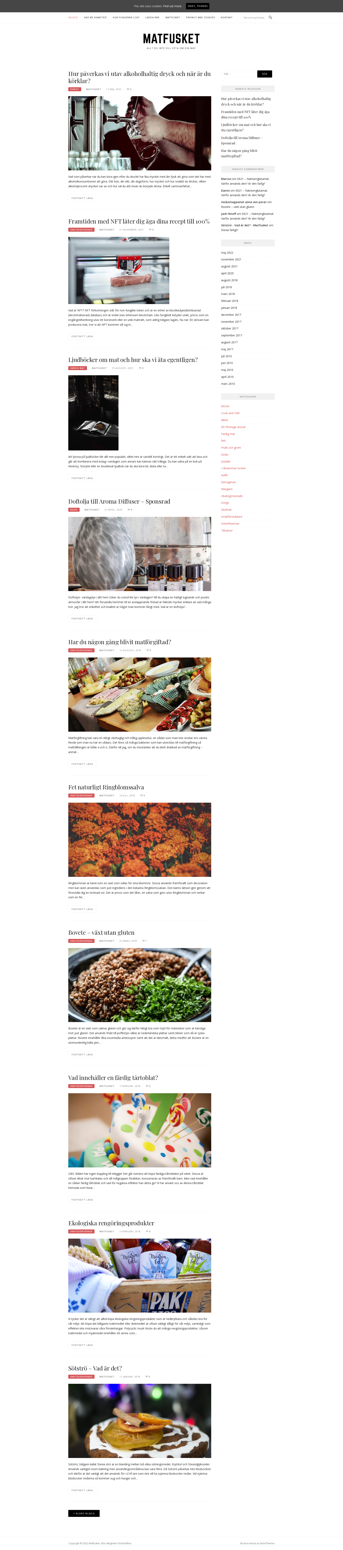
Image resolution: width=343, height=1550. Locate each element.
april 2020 (227, 273)
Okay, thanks (198, 6)
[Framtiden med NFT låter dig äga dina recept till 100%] (118, 270)
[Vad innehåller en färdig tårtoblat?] (139, 1130)
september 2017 (231, 335)
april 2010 (227, 377)
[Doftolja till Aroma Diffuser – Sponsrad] (139, 554)
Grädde (225, 461)
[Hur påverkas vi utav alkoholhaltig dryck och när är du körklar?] (139, 133)
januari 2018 (229, 308)
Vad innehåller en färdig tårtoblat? (113, 1078)
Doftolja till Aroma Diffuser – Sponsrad (119, 501)
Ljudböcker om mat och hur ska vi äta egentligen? (133, 360)
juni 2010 (227, 363)
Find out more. (172, 6)
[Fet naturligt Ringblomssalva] (139, 839)
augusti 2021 (229, 266)
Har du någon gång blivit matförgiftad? (119, 642)
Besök (74, 509)
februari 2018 (229, 301)
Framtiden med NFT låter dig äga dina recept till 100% (138, 221)
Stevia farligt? (229, 230)
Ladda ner (152, 17)
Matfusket (173, 17)
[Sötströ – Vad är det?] (139, 1420)
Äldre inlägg (85, 1513)
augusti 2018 (229, 280)
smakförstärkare (231, 516)
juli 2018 (226, 287)
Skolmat (226, 510)
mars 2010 (228, 384)
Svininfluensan (230, 523)
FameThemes (267, 1543)
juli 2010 (226, 356)
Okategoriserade (81, 229)
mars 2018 (228, 294)
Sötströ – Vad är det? (95, 1368)
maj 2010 (227, 370)
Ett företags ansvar (233, 427)
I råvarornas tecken (233, 468)
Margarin (227, 489)
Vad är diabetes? (95, 17)
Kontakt (227, 17)
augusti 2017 (229, 342)
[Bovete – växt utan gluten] (139, 985)
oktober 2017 (229, 328)
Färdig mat (77, 368)
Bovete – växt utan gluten (101, 932)
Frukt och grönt (231, 447)
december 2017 (231, 315)
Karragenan (228, 482)
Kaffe (224, 475)
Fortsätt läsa (82, 198)
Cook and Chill (230, 413)
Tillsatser (227, 530)
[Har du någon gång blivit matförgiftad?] (139, 694)
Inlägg (73, 17)
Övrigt (74, 89)
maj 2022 (227, 252)
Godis (224, 454)
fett (223, 440)
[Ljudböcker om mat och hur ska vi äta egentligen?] (93, 412)
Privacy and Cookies (200, 17)
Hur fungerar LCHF (126, 17)
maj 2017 (227, 349)
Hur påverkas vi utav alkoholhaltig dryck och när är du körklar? (139, 77)
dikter (224, 420)
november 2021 (231, 259)
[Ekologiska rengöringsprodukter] (139, 1275)
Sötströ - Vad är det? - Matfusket (244, 225)
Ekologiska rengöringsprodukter (111, 1223)
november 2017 (231, 321)
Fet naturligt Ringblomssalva (106, 787)
